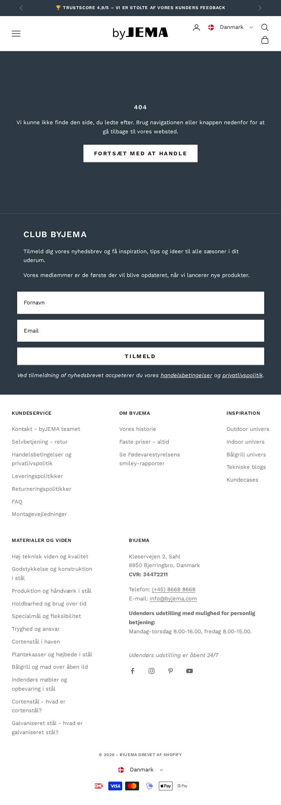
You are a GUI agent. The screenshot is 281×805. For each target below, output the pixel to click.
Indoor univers (245, 441)
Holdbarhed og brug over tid (49, 603)
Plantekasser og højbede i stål (52, 654)
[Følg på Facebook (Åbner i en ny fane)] (132, 671)
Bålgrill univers (246, 454)
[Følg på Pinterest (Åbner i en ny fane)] (170, 671)
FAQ (17, 501)
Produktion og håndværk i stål (51, 591)
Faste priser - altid (144, 441)
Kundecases (242, 479)
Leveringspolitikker (37, 476)
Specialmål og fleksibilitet (46, 616)
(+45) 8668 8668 (173, 589)
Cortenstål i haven (36, 641)
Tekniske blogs (246, 467)
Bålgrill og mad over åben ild (50, 667)
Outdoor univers (247, 429)
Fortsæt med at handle (140, 153)
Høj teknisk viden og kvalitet (50, 556)
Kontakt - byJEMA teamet (46, 429)
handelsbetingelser (186, 375)
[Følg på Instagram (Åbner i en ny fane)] (151, 671)
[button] (230, 27)
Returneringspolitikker (41, 489)
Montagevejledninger (39, 514)
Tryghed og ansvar (36, 629)
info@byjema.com (173, 598)
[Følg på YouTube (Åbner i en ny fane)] (189, 671)
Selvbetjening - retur (40, 441)
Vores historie (137, 429)
